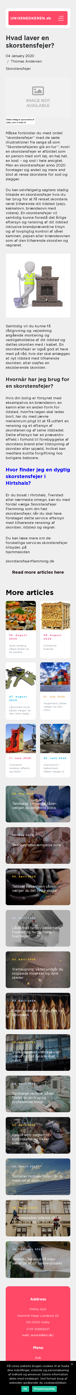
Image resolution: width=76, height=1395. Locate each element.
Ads (38, 1358)
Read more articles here (38, 572)
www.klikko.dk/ (42, 1335)
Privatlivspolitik (44, 1388)
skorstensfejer (18, 69)
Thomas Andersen (26, 61)
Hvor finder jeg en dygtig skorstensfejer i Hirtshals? (38, 476)
